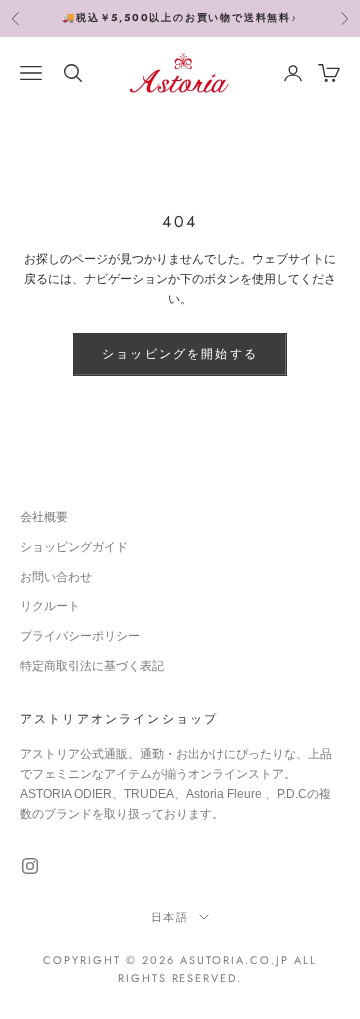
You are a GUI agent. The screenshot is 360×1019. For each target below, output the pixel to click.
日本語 (170, 917)
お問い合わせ (56, 577)
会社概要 (44, 517)
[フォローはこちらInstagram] (30, 866)
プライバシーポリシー (80, 636)
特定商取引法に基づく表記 (92, 666)
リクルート (50, 606)
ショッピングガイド (74, 547)
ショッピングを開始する (180, 354)
